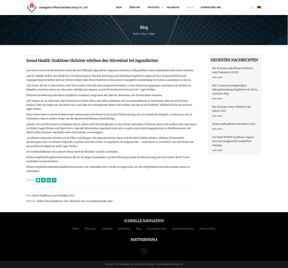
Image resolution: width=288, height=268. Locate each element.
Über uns (134, 7)
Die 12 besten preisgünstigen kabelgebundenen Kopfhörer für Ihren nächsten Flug (235, 89)
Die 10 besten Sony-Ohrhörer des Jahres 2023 (231, 108)
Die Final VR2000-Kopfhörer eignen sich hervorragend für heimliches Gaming (233, 141)
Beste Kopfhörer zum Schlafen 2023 (54, 195)
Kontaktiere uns (211, 7)
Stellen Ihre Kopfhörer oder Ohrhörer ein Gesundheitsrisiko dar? (75, 201)
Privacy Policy (208, 228)
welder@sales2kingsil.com (172, 264)
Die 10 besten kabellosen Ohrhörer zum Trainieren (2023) (232, 70)
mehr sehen (217, 77)
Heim (119, 7)
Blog (190, 7)
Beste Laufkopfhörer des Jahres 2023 (233, 123)
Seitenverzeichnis (183, 228)
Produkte (153, 7)
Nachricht (173, 7)
